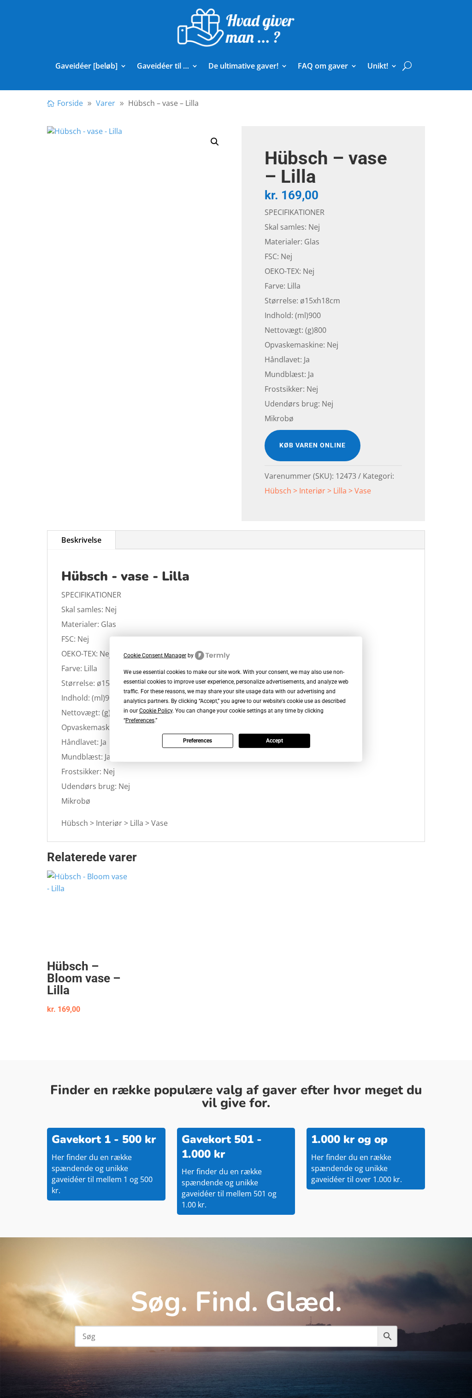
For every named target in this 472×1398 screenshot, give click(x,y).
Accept (274, 740)
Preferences (197, 740)
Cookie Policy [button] (155, 711)
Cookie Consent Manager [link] (155, 655)
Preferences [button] (139, 720)
